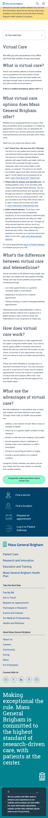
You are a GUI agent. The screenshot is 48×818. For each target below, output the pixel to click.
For (10, 665)
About (7, 639)
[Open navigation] (43, 3)
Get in (9, 597)
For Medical (16, 618)
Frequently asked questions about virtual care (24, 479)
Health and (13, 623)
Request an (16, 602)
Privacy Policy (23, 811)
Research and (18, 560)
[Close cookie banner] (37, 792)
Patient (10, 554)
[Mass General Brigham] (13, 3)
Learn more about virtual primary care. (23, 206)
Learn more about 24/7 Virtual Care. (25, 178)
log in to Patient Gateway (34, 244)
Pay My (8, 592)
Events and (13, 613)
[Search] (37, 3)
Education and (17, 566)
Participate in (15, 607)
